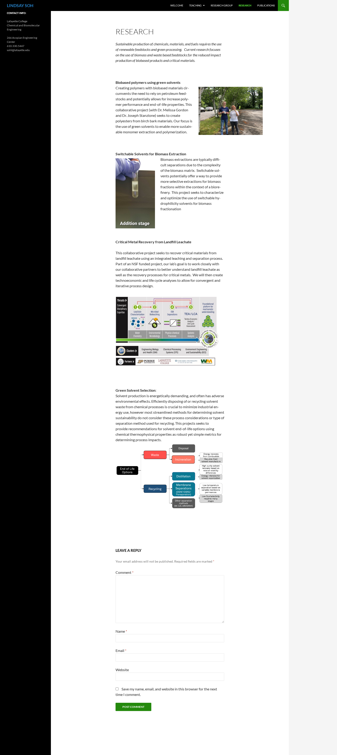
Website (122, 669)
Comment (124, 572)
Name (121, 631)
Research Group (222, 5)
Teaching (195, 5)
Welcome (176, 5)
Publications (266, 5)
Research (245, 5)
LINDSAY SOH (20, 5)
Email (121, 650)
